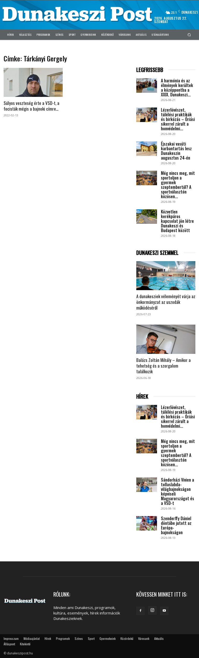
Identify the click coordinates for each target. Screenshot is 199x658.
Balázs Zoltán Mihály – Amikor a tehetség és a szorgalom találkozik (163, 366)
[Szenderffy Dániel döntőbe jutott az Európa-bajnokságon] (146, 523)
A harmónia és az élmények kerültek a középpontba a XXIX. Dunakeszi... (177, 87)
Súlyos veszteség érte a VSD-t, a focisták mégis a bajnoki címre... (31, 106)
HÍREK (142, 396)
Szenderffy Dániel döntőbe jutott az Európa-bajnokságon (176, 525)
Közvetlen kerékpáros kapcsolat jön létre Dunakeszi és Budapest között (177, 221)
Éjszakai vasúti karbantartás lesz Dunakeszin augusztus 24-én (176, 151)
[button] (189, 35)
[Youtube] (164, 611)
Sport (91, 638)
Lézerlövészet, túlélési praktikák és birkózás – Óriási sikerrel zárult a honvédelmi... (178, 119)
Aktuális (159, 638)
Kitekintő (25, 644)
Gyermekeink (108, 638)
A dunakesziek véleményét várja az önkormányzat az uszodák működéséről (165, 302)
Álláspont (9, 644)
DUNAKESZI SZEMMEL (157, 252)
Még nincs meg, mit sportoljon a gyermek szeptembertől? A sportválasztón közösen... (178, 184)
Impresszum (11, 638)
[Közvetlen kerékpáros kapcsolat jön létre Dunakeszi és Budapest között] (146, 216)
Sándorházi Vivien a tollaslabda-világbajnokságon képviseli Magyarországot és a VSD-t (177, 491)
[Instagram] (152, 610)
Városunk (143, 638)
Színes (79, 638)
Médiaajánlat (32, 638)
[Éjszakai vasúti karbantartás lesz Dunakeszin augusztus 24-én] (146, 148)
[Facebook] (140, 611)
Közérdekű (126, 638)
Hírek (48, 638)
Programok (63, 638)
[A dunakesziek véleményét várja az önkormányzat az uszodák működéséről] (165, 275)
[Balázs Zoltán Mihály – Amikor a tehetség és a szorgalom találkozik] (165, 339)
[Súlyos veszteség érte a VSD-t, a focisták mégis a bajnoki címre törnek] (33, 82)
